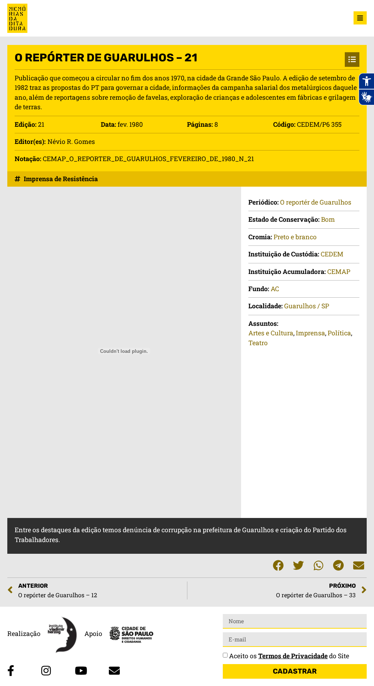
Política (339, 333)
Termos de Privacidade (293, 656)
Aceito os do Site (289, 656)
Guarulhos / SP (306, 306)
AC (275, 289)
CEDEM (332, 254)
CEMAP (338, 271)
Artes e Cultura (270, 333)
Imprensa (310, 333)
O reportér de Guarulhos (315, 202)
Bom (328, 219)
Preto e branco (295, 237)
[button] (278, 565)
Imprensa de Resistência (61, 179)
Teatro (258, 343)
